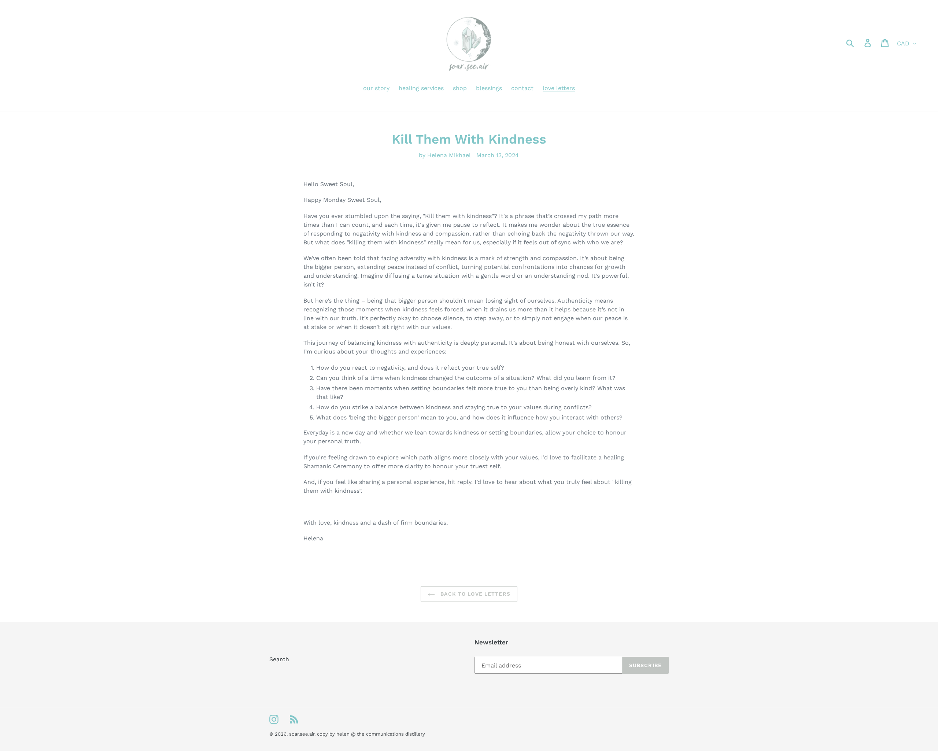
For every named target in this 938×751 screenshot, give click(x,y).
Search (279, 659)
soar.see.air (301, 734)
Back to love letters (474, 594)
